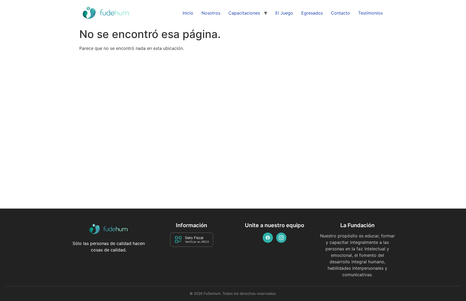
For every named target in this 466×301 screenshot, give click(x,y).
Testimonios (370, 13)
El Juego (284, 13)
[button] (452, 289)
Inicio (188, 13)
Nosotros (210, 13)
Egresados (312, 13)
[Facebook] (268, 238)
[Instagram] (281, 238)
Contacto (340, 13)
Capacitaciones (244, 13)
